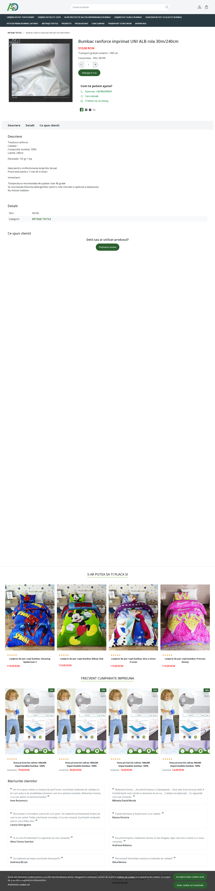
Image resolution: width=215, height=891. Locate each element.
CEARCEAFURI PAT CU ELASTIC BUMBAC (163, 17)
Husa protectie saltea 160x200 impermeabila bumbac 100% (29, 764)
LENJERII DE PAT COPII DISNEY (20, 17)
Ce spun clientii (49, 125)
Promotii (66, 23)
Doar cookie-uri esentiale (190, 885)
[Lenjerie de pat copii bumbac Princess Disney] (185, 617)
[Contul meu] (199, 7)
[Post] (87, 109)
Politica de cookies (126, 877)
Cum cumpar (98, 23)
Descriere (14, 125)
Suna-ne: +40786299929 (98, 91)
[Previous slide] (9, 627)
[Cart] (206, 7)
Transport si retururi (120, 23)
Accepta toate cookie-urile (190, 876)
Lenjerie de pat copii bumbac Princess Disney (185, 660)
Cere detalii (91, 96)
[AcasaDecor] (25, 7)
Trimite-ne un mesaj (96, 100)
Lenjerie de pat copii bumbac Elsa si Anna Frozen (133, 660)
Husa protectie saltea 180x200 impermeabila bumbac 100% (81, 764)
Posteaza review (107, 247)
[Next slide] (205, 627)
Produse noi (81, 23)
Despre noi (140, 23)
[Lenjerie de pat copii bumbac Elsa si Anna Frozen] (133, 617)
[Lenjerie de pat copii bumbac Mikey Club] (81, 617)
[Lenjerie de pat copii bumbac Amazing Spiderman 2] (30, 617)
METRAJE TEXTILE (50, 23)
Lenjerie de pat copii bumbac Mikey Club (81, 658)
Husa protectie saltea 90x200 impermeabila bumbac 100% (185, 764)
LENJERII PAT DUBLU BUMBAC (128, 17)
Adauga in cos (89, 72)
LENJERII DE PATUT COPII (49, 17)
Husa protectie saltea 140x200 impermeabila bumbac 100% (133, 764)
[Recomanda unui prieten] (95, 109)
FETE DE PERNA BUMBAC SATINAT (22, 23)
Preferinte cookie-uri (19, 884)
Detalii (30, 125)
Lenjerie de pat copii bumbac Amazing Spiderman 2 (29, 660)
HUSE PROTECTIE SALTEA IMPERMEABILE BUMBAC (87, 17)
